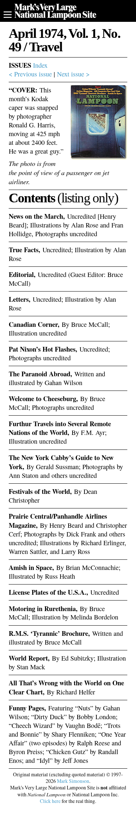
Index (40, 65)
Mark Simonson (73, 780)
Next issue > (73, 74)
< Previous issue (30, 74)
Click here (50, 800)
